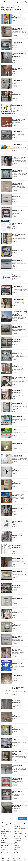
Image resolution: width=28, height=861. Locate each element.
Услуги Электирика (17, 558)
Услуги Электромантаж (18, 249)
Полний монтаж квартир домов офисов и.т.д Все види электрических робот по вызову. (19, 562)
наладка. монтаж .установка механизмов (19, 549)
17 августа (14, 514)
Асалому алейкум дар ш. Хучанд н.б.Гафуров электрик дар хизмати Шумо (19, 32)
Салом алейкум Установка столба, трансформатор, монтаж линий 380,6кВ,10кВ (19, 318)
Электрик (14, 484)
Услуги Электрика (17, 16)
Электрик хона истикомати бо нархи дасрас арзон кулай (19, 575)
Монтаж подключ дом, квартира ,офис (19, 264)
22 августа (14, 243)
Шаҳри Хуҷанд (16, 122)
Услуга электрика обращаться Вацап (18, 653)
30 (14, 829)
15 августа (14, 669)
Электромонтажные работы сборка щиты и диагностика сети (19, 805)
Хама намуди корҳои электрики (17, 782)
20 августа (14, 279)
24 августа (14, 86)
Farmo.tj (3, 860)
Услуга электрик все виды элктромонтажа (18, 795)
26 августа (14, 22)
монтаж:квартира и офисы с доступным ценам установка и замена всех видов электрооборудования (19, 743)
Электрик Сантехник (18, 494)
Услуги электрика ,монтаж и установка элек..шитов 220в (19, 666)
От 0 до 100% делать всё (18, 19)
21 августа (14, 254)
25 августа (14, 35)
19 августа (14, 333)
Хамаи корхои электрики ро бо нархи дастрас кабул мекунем (19, 368)
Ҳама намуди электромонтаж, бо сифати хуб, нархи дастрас (18, 187)
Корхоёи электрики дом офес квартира (19, 58)
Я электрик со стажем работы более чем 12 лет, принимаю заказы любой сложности (19, 420)
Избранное (8, 860)
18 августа (14, 475)
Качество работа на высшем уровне (19, 510)
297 (7, 824)
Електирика (15, 626)
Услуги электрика (17, 92)
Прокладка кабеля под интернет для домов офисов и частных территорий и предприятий (19, 382)
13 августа (14, 747)
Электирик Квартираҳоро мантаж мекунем (18, 330)
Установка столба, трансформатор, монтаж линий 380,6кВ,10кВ (19, 313)
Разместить (14, 860)
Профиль (25, 860)
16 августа (14, 630)
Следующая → (22, 818)
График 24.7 (15, 83)
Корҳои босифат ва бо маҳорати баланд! (18, 212)
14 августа (14, 732)
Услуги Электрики (17, 675)
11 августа (14, 811)
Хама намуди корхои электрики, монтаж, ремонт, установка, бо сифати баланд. (19, 355)
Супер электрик (16, 614)
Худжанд (14, 20)
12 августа (14, 785)
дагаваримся (15, 342)
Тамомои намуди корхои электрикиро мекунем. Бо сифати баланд (19, 704)
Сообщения (19, 860)
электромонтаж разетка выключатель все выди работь (19, 161)
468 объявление (6, 10)
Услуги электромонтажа (19, 157)
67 (19, 824)
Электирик (15, 678)
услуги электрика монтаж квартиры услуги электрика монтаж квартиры (19, 433)
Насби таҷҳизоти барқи (18, 119)
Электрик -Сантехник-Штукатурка (18, 687)
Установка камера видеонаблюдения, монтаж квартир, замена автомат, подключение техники (19, 769)
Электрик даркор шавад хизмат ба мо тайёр (19, 148)
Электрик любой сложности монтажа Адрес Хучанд (19, 640)
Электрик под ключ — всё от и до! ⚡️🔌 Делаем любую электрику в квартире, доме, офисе (19, 407)
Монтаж (14, 199)
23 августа (14, 202)
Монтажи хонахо (16, 472)
